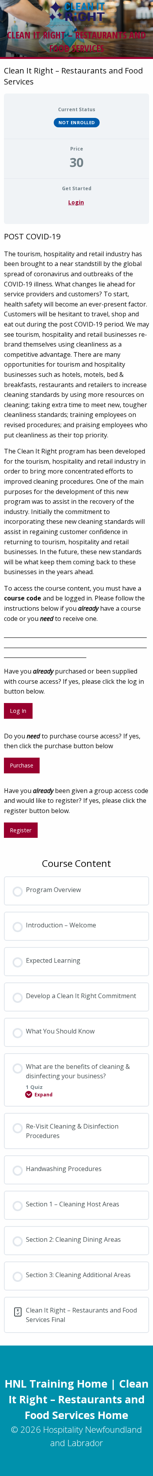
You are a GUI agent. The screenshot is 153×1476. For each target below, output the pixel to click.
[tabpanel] (76, 537)
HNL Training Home (56, 1383)
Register (20, 830)
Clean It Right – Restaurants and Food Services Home (79, 1399)
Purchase (21, 765)
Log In (18, 710)
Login (76, 202)
